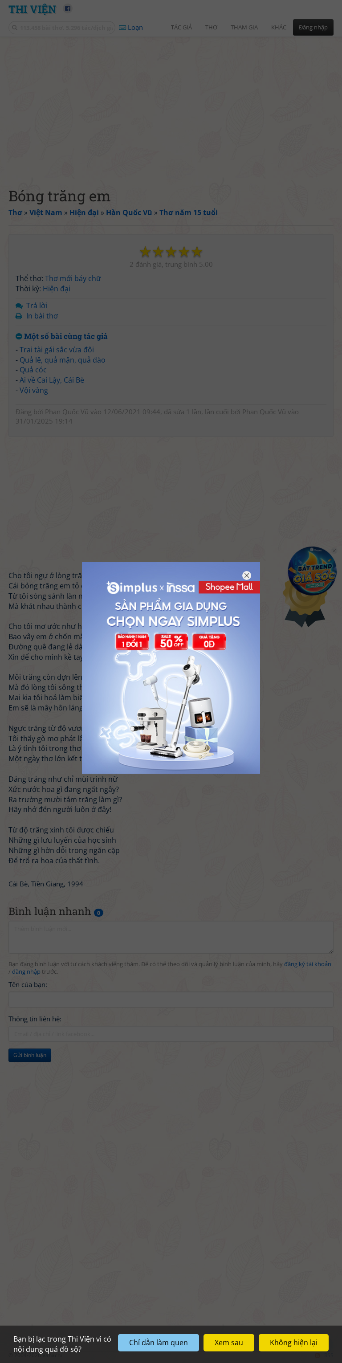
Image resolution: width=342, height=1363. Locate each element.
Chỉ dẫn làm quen (158, 1342)
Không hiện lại (294, 1342)
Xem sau (229, 1342)
